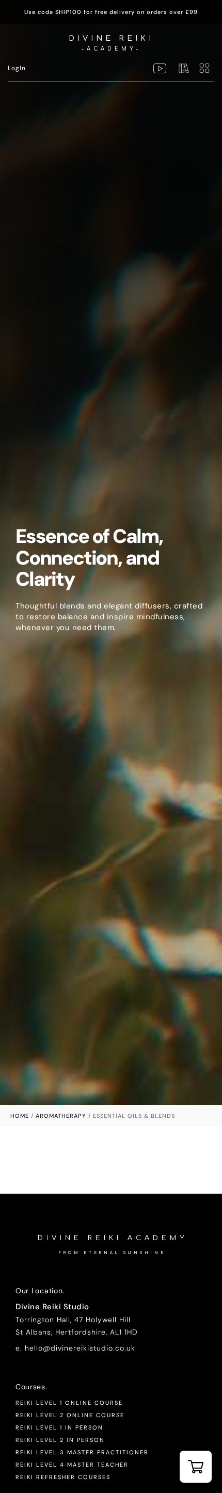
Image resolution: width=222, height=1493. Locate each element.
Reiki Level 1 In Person (59, 1427)
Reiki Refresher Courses (62, 1477)
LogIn (17, 68)
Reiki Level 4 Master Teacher (72, 1464)
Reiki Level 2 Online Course (69, 1415)
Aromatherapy (61, 1115)
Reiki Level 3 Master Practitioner (82, 1452)
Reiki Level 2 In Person (60, 1439)
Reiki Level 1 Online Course (69, 1402)
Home (19, 1115)
